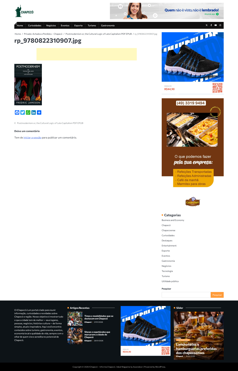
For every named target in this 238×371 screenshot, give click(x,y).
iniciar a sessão (32, 137)
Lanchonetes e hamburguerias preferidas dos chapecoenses (196, 348)
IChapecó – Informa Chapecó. (102, 367)
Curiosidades (34, 25)
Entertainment (169, 245)
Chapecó (166, 225)
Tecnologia (167, 271)
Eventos (65, 25)
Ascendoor (138, 367)
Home (20, 25)
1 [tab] (217, 315)
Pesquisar (166, 288)
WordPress (160, 367)
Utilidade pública (170, 281)
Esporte (78, 25)
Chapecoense (168, 230)
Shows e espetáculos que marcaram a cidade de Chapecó (97, 334)
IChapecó (87, 322)
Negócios (51, 25)
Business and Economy (173, 220)
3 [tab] (221, 314)
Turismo (92, 25)
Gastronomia (108, 25)
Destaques (167, 240)
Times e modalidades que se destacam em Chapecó (98, 317)
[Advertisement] (86, 54)
